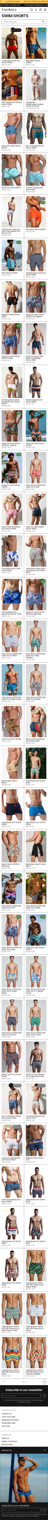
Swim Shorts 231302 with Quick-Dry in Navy (12, 1019)
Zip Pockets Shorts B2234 (12, 766)
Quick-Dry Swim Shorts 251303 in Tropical (12, 429)
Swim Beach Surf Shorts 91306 (12, 1227)
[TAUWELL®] (15, 10)
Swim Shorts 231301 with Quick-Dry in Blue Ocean (12, 683)
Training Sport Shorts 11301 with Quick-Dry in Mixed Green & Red (12, 1313)
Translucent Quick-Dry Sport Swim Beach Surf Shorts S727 (12, 216)
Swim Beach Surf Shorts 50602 (12, 808)
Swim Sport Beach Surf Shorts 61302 (12, 1185)
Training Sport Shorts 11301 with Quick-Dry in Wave (12, 1357)
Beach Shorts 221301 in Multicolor (12, 850)
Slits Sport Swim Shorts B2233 (12, 132)
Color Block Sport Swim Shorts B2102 (12, 555)
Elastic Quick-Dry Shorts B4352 (12, 1060)
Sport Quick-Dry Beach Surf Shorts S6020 (12, 513)
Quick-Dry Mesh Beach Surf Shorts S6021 (12, 1144)
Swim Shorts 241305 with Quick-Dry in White (12, 640)
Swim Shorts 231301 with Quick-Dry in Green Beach (12, 976)
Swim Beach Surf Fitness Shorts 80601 (12, 89)
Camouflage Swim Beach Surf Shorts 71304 (12, 598)
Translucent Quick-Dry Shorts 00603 (12, 46)
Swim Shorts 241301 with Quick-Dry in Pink (12, 892)
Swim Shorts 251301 (12, 259)
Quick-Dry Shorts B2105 (12, 173)
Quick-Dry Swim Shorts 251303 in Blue (12, 343)
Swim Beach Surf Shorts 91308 (12, 1270)
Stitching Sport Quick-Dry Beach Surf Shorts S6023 (12, 386)
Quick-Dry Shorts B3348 (12, 725)
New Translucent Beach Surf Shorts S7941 (12, 1102)
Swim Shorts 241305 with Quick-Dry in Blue (12, 933)
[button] (31, 9)
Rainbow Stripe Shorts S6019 (12, 300)
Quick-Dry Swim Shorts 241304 (12, 471)
